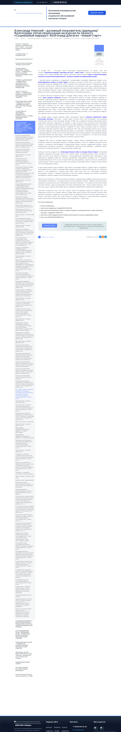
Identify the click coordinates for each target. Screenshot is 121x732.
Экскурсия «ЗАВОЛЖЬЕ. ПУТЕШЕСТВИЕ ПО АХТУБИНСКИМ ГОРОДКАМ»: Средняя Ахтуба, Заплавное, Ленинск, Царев (24, 250)
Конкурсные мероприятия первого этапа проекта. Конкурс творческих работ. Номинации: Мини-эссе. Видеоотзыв (24, 371)
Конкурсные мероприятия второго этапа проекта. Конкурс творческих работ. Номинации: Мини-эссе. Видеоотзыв (24, 145)
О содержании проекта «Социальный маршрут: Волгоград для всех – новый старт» (23, 582)
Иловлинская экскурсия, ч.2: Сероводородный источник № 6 (24, 206)
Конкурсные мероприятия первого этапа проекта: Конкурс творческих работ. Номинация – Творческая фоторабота (24, 364)
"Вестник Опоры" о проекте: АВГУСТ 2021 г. (23, 424)
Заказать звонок (97, 13)
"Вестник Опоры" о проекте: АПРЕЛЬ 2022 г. (23, 226)
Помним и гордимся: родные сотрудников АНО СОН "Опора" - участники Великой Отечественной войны (24, 47)
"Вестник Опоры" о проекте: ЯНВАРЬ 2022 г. (23, 319)
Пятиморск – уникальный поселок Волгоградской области (25, 473)
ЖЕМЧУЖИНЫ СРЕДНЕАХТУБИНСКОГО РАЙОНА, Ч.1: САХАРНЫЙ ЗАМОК (25, 436)
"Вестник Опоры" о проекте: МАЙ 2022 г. (25, 215)
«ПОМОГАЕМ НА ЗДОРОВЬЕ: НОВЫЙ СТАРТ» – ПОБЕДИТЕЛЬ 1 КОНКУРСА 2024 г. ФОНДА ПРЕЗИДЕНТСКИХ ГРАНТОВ (24, 72)
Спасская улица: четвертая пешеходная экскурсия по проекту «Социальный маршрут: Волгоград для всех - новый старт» (24, 408)
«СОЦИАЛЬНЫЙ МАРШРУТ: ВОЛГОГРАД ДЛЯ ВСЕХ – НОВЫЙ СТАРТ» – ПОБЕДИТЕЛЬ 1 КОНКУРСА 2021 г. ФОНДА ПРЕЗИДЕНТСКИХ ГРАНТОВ (24, 127)
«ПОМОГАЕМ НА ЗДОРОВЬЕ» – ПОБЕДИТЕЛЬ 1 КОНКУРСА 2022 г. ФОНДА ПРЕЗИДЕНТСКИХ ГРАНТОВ (24, 115)
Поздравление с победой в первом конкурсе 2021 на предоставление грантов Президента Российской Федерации (23, 589)
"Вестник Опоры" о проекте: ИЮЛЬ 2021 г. (23, 450)
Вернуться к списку (48, 237)
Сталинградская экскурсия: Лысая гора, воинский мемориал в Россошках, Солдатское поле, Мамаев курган (25, 221)
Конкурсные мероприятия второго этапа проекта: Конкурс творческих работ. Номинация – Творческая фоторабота (24, 138)
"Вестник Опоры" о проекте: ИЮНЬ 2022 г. (23, 180)
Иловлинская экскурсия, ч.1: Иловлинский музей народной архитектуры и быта (24, 210)
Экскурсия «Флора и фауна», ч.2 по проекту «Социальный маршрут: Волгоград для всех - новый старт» (24, 304)
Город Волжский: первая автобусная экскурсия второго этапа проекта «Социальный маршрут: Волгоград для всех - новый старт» (24, 348)
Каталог (49, 727)
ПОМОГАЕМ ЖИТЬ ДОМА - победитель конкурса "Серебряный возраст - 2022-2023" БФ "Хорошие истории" (24, 104)
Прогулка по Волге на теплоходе (25, 421)
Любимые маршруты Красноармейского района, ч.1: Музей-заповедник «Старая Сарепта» (24, 492)
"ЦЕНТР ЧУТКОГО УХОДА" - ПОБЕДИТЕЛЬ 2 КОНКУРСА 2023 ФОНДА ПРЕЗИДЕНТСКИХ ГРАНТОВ (24, 94)
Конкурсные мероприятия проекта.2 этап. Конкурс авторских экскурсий (23, 151)
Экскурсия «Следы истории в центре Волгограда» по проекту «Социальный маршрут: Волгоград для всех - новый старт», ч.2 (24, 517)
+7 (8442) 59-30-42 (59, 2)
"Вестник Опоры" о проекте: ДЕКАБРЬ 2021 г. (23, 341)
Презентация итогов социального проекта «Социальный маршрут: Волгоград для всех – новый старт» (23, 161)
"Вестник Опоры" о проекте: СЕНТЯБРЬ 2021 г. (23, 401)
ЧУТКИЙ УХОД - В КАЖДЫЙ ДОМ (22, 54)
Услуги (64, 727)
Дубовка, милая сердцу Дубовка (25, 480)
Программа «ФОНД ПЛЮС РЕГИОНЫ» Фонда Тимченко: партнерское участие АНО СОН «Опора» (24, 655)
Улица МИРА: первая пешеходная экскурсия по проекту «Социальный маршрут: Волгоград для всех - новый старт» (24, 546)
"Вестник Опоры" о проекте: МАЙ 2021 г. (25, 477)
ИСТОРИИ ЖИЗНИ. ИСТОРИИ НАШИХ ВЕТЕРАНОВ (22, 669)
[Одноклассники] (103, 237)
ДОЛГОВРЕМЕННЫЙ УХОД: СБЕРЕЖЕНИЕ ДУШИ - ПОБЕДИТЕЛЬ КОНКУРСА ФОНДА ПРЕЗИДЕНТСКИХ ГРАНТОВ (23, 634)
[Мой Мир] (105, 237)
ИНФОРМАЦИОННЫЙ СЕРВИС (23, 662)
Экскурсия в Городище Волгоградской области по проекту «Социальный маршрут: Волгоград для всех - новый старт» (24, 276)
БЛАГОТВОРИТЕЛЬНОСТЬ (24, 59)
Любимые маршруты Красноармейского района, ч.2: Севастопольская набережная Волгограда (24, 485)
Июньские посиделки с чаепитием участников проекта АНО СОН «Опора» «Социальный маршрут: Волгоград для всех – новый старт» (25, 200)
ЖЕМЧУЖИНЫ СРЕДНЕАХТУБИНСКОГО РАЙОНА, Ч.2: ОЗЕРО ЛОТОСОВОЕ (22, 430)
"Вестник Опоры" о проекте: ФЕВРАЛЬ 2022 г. (23, 298)
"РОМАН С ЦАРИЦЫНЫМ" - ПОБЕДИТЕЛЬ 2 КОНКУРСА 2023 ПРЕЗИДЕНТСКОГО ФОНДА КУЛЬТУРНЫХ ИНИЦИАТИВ (24, 83)
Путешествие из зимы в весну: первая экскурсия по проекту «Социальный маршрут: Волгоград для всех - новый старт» (24, 564)
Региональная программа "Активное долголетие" (24, 63)
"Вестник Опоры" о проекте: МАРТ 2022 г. (23, 256)
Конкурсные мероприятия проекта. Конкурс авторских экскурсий (23, 377)
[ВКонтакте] (100, 237)
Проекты (57, 727)
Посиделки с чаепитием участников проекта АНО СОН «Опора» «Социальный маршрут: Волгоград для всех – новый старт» (25, 457)
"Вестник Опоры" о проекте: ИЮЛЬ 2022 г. (23, 155)
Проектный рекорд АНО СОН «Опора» (23, 595)
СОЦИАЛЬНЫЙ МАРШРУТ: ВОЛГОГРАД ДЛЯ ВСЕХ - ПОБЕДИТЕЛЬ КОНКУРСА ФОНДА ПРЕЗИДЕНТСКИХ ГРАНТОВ (24, 624)
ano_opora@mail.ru (42, 2)
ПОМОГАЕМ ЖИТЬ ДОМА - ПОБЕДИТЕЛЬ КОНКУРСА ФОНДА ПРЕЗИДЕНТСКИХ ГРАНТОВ (24, 645)
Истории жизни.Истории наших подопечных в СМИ (24, 675)
